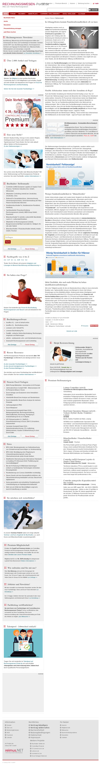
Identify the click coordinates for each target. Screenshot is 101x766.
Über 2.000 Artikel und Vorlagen (21, 60)
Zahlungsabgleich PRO (14, 405)
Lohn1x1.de (35, 751)
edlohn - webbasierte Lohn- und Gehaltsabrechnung (23, 338)
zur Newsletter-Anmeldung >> (32, 53)
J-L (15, 260)
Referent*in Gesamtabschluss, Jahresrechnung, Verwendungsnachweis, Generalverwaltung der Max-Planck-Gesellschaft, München (24, 201)
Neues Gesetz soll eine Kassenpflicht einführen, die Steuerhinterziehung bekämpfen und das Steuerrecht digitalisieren (24, 477)
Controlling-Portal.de (38, 746)
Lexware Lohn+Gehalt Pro (15, 328)
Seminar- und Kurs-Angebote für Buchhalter (18, 535)
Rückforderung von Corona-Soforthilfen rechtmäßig (23, 473)
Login (97, 3)
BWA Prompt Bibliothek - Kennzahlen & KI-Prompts (23, 385)
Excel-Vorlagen (69, 14)
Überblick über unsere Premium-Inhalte (20, 554)
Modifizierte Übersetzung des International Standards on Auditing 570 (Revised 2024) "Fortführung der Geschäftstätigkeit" (24, 461)
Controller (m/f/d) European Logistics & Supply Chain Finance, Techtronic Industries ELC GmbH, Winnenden (24, 189)
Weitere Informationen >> (28, 561)
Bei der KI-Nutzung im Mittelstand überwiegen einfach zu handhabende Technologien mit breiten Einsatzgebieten (23, 468)
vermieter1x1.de (37, 753)
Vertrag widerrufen (40, 728)
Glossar (81, 14)
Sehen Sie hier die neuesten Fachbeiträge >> (19, 89)
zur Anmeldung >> (34, 598)
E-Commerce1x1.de (38, 748)
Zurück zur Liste (72, 331)
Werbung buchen (84, 3)
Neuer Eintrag (30, 249)
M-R (18, 260)
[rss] (94, 326)
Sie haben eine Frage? (17, 274)
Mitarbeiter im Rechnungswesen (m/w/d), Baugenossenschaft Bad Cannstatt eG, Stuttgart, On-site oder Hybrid (23, 224)
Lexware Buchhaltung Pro (15, 330)
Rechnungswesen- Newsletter (19, 37)
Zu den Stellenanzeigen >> (13, 146)
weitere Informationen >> (33, 176)
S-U (22, 260)
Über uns (9, 727)
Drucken (85, 326)
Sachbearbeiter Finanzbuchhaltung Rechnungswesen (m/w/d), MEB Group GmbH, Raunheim (21, 212)
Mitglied (14, 78)
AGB (8, 732)
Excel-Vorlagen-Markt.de (39, 756)
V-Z (26, 260)
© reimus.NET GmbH (8, 762)
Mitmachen (65, 730)
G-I (12, 260)
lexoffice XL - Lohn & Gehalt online (17, 322)
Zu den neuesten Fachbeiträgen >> (15, 364)
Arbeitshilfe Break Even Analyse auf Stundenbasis (23, 397)
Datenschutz (36, 735)
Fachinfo (21, 14)
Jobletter (64, 737)
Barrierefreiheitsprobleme (69, 732)
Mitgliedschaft (66, 727)
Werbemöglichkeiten (13, 730)
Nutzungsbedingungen (40, 733)
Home (47, 18)
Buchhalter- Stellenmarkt (18, 183)
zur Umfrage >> (32, 577)
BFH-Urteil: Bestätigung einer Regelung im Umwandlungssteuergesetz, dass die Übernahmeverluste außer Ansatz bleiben (20, 454)
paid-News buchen (10, 32)
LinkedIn (9, 737)
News (6, 14)
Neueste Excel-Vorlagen (17, 381)
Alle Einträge (12, 249)
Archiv (6, 21)
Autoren (72, 3)
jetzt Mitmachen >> (24, 616)
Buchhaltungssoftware (17, 319)
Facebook (10, 735)
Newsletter (7, 25)
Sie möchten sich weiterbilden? (21, 497)
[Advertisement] (23, 693)
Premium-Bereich (61, 3)
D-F (9, 260)
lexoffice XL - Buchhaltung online (17, 325)
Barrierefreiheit (37, 730)
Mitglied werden (47, 3)
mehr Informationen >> (57, 138)
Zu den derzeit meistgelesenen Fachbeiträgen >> (20, 366)
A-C (5, 260)
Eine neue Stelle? (14, 134)
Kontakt (9, 725)
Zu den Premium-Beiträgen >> (14, 368)
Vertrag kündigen (39, 725)
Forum (12, 14)
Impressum (35, 737)
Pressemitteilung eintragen (12, 28)
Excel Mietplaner (11, 408)
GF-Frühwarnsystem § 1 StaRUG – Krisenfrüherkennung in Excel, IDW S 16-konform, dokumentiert (22, 421)
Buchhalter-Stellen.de (38, 743)
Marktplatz (33, 14)
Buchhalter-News (9, 17)
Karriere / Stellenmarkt (50, 14)
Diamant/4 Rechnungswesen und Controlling (21, 341)
